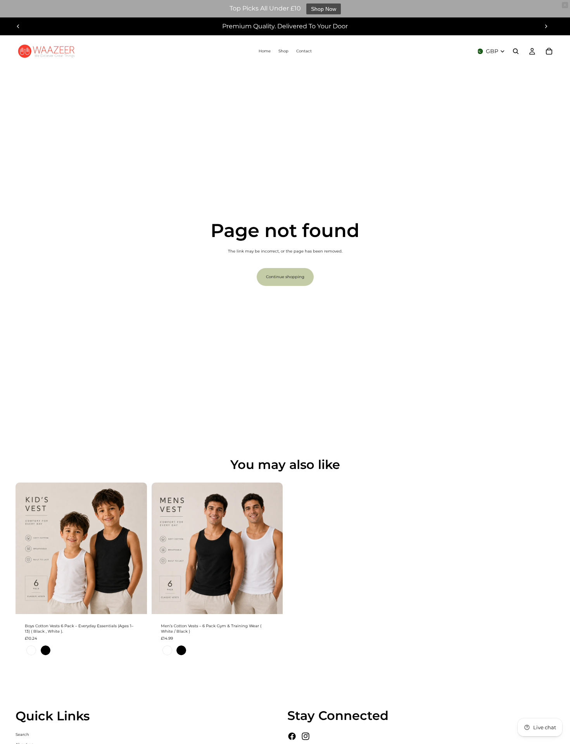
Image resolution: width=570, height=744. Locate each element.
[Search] (515, 51)
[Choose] (135, 602)
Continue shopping (285, 276)
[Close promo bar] (565, 5)
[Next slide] (545, 26)
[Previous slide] (18, 26)
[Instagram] (305, 736)
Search (22, 734)
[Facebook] (292, 736)
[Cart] (549, 51)
